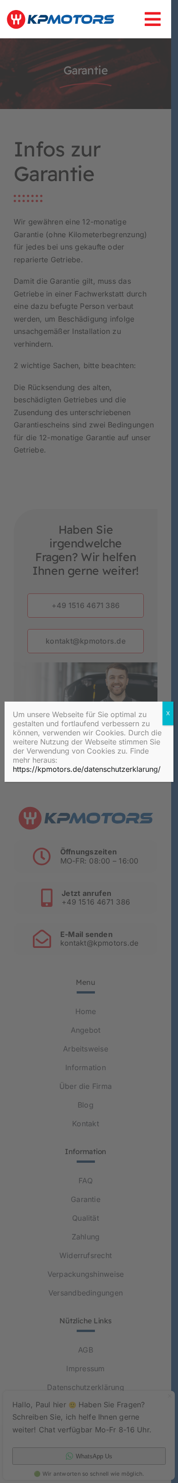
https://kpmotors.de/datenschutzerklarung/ (87, 769)
